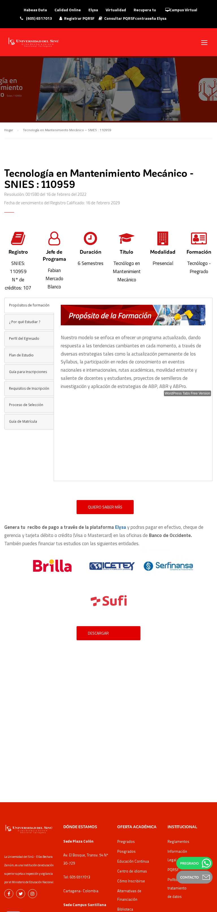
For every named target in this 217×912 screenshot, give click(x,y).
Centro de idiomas (132, 871)
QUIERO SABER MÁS (105, 507)
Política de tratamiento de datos (177, 888)
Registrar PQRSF (79, 18)
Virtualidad (116, 10)
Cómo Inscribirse (131, 881)
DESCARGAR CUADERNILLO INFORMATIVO (100, 635)
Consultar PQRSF (119, 18)
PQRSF (173, 869)
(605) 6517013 (38, 18)
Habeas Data (35, 10)
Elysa (93, 10)
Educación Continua (133, 861)
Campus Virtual (183, 10)
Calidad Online (68, 10)
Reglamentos (178, 841)
